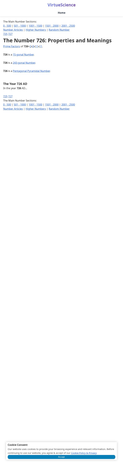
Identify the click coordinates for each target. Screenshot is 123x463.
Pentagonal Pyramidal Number (31, 71)
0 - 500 (7, 26)
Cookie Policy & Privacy (84, 452)
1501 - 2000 (52, 26)
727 (10, 34)
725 (5, 34)
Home (61, 12)
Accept (61, 457)
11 (36, 46)
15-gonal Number (23, 54)
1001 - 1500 (35, 26)
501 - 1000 (20, 26)
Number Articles (13, 30)
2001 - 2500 (68, 26)
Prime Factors (11, 46)
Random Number (59, 30)
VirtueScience (62, 5)
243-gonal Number (24, 63)
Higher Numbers (36, 30)
